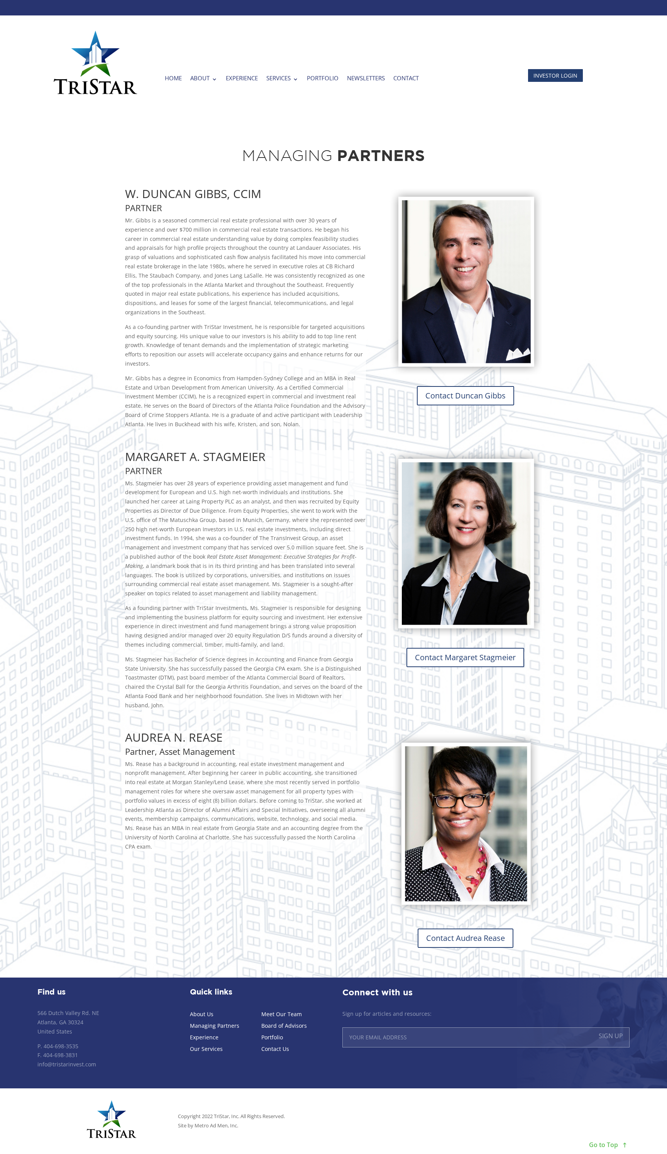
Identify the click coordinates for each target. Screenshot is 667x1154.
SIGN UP (611, 1036)
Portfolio (323, 78)
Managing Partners (214, 1026)
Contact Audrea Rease (465, 938)
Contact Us (275, 1049)
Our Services (206, 1049)
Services (278, 78)
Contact (406, 78)
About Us (201, 1015)
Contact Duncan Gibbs (465, 395)
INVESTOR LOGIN (555, 75)
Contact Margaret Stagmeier (465, 657)
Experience (242, 78)
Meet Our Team (281, 1015)
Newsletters (366, 78)
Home (173, 78)
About (200, 78)
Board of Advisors (284, 1026)
